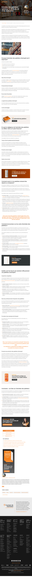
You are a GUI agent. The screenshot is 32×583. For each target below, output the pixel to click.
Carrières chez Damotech (15, 550)
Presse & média (15, 546)
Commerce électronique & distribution (2, 546)
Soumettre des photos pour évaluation (22, 544)
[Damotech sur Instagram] (16, 560)
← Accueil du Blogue (5, 494)
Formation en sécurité (21, 524)
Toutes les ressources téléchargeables (9, 541)
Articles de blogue (8, 539)
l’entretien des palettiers (8, 96)
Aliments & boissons (1, 541)
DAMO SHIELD (9, 528)
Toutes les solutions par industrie (2, 539)
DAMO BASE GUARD (8, 527)
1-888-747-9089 (28, 546)
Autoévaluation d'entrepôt (9, 551)
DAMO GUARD (9, 525)
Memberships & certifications (15, 542)
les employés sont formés (19, 243)
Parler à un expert (27, 538)
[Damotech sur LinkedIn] (12, 560)
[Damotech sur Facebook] (14, 560)
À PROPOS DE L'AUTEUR (26, 14)
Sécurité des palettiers (17, 492)
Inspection (11, 492)
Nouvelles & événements (15, 545)
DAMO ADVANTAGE (2, 528)
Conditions (22, 570)
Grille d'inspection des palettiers (9, 547)
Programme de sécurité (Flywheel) (9, 555)
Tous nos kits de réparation (2, 524)
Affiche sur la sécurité (8, 549)
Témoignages (15, 540)
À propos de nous (15, 537)
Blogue (7, 492)
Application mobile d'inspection (28, 527)
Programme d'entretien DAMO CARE (15, 528)
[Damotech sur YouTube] (18, 560)
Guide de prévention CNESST (8, 557)
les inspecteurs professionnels (15, 305)
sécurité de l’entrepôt (15, 70)
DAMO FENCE (9, 531)
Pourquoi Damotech (14, 539)
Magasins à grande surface (2, 549)
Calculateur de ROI (9, 553)
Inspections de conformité (15, 523)
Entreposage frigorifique (2, 543)
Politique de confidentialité (17, 570)
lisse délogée (9, 81)
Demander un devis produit (28, 540)
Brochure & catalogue (8, 543)
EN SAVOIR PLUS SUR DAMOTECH (21, 511)
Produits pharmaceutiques (2, 551)
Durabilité (14, 543)
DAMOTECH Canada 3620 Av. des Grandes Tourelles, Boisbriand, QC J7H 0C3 (28, 550)
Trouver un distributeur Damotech (21, 542)
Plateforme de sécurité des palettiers (28, 525)
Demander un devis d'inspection (28, 542)
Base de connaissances (22, 539)
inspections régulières (15, 134)
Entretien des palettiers (25, 492)
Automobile (2, 547)
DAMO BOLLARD (8, 530)
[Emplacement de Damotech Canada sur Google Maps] (20, 560)
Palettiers (4, 492)
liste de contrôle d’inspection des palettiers (8, 280)
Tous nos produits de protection (8, 524)
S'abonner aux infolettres (28, 545)
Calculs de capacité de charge (14, 526)
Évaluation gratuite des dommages (15, 531)
